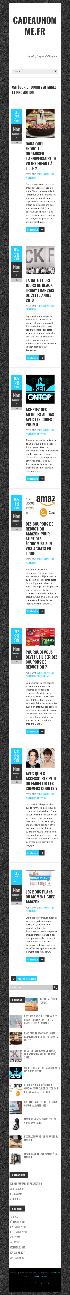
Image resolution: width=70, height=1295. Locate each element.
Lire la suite (32, 229)
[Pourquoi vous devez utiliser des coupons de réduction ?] (40, 629)
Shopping (41, 433)
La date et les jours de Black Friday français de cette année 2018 (40, 290)
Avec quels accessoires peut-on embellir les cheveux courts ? (42, 780)
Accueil (25, 1283)
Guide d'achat (43, 676)
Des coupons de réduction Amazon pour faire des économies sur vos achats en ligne (39, 538)
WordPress (56, 1273)
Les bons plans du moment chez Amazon (40, 897)
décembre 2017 (17, 1247)
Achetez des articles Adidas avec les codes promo (40, 416)
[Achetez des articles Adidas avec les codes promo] (40, 376)
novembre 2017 (17, 1252)
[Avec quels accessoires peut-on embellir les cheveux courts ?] (40, 749)
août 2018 (15, 1237)
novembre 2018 (18, 1227)
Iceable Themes (41, 1276)
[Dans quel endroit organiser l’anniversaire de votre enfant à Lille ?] (40, 110)
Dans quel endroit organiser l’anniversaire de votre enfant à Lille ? (41, 155)
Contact (33, 1283)
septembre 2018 (18, 1232)
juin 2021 (15, 1216)
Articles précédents (27, 978)
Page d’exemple (44, 1283)
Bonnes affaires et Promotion (26, 1183)
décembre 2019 (17, 1222)
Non (16, 129)
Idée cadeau (16, 1193)
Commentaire (17, 135)
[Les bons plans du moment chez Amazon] (40, 871)
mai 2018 (14, 1242)
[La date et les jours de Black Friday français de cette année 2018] (40, 247)
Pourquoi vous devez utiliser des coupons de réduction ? (42, 659)
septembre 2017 (18, 1257)
